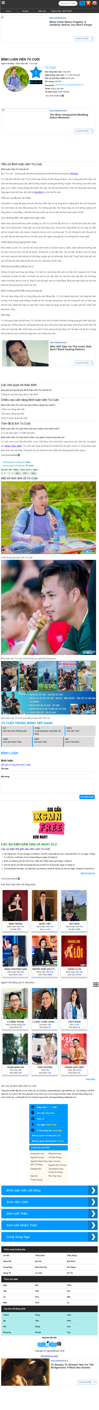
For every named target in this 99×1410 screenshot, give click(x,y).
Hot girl (25, 11)
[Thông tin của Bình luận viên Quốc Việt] (44, 920)
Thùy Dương (45, 1067)
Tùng (37, 1315)
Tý (4, 1297)
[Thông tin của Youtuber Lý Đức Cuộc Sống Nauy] (44, 1018)
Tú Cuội (33, 63)
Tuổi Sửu (74, 974)
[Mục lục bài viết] (96, 984)
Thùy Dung (74, 1022)
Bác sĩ (74, 1024)
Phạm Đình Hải (15, 1067)
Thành (6, 1315)
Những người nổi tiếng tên (16, 462)
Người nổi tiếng (7, 63)
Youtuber (45, 1024)
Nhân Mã (7, 1261)
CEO (45, 1070)
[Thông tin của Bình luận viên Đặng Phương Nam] (15, 966)
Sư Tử (70, 1273)
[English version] (94, 4)
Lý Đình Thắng (15, 1022)
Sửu (37, 1297)
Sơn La (45, 929)
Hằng (37, 1326)
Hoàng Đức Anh (37, 1153)
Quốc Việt (45, 924)
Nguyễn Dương (37, 1157)
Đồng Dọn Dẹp (54, 1153)
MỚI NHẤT (67, 11)
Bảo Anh (34, 1176)
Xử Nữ (6, 1255)
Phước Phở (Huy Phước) (45, 969)
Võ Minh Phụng (54, 1157)
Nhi (4, 1326)
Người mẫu (56, 11)
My (4, 1321)
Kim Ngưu (71, 1267)
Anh (69, 1326)
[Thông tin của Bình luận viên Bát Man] (74, 920)
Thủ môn (15, 1070)
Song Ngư (57, 1130)
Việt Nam (74, 174)
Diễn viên (42, 11)
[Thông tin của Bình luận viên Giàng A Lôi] (74, 966)
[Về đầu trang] (96, 1407)
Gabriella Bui (36, 1169)
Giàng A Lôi (74, 969)
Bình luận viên (22, 63)
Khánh (38, 1332)
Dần (69, 1297)
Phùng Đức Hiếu (74, 1067)
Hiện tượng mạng (15, 1024)
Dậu (5, 1291)
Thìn (37, 1303)
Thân (69, 1285)
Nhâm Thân (51, 1125)
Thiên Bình (40, 1255)
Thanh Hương (36, 1180)
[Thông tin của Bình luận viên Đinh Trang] (15, 920)
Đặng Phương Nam (15, 969)
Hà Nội (15, 929)
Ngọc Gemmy (54, 1161)
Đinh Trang (15, 924)
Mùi (36, 1285)
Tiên (37, 1321)
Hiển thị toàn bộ (88, 873)
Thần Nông (72, 1255)
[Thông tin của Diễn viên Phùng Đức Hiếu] (74, 1064)
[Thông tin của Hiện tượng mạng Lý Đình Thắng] (15, 1018)
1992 (55, 1107)
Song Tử (7, 1273)
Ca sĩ (8, 11)
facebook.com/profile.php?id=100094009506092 (71, 85)
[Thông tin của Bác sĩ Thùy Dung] (74, 1018)
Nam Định (15, 974)
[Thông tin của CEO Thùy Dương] (44, 1064)
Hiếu (69, 1321)
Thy (68, 1332)
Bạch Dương (41, 1267)
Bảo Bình (71, 1261)
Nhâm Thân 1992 (13, 446)
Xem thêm (90, 1079)
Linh (69, 1315)
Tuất (37, 1291)
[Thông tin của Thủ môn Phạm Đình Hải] (15, 1064)
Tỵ (68, 1303)
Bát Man (74, 924)
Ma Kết (38, 1261)
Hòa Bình (38, 192)
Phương (7, 1332)
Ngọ (5, 1285)
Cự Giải (38, 1273)
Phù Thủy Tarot (54, 1176)
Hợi (68, 1291)
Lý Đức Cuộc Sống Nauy (45, 1022)
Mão (5, 1303)
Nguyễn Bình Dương (57, 1165)
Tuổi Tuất (45, 974)
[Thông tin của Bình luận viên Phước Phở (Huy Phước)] (44, 966)
